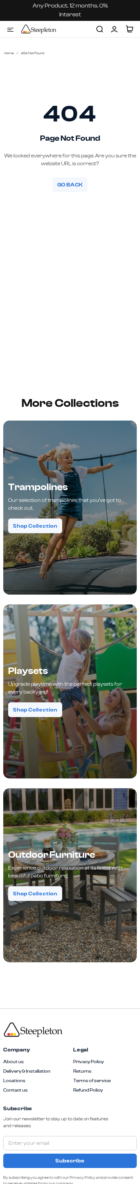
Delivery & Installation (26, 1071)
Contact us (15, 1090)
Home (9, 53)
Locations (14, 1081)
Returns (82, 1071)
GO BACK (70, 184)
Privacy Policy (88, 1062)
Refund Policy (88, 1090)
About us (13, 1062)
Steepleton (39, 29)
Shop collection (35, 526)
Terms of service (92, 1081)
